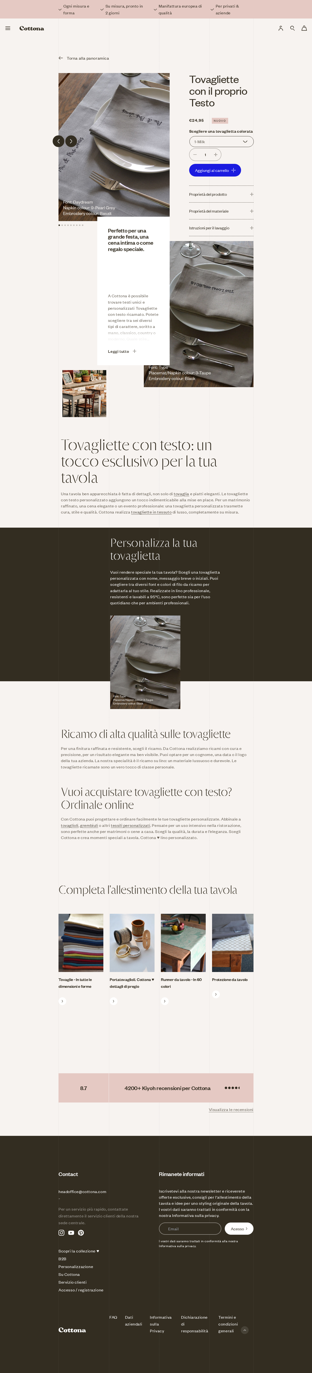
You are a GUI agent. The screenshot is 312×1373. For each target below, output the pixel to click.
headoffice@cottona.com (82, 1191)
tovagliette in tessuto (151, 511)
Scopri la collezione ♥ (78, 1250)
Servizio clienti (72, 1282)
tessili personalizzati (130, 825)
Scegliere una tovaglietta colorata (221, 131)
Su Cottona (69, 1274)
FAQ (113, 1317)
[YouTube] (71, 1233)
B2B (62, 1258)
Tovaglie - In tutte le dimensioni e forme (75, 983)
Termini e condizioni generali (228, 1323)
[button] (292, 28)
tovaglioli (69, 825)
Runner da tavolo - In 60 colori (181, 983)
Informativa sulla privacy (195, 1215)
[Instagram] (61, 1233)
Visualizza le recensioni (231, 1109)
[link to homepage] (32, 28)
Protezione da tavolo (230, 979)
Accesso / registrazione (81, 1289)
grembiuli (89, 825)
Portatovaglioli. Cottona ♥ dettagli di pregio (132, 983)
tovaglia (181, 493)
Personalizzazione (75, 1266)
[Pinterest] (81, 1233)
